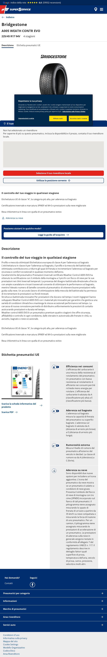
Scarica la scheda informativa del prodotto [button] (19, 405)
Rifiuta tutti (58, 118)
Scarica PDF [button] (8, 412)
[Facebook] (32, 584)
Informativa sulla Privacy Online (73, 111)
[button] (101, 9)
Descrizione (8, 45)
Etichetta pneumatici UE (28, 45)
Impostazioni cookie (26, 118)
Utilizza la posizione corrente (51, 180)
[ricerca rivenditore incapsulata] (95, 9)
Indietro (10, 17)
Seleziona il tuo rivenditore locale (53, 173)
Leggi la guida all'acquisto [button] (51, 234)
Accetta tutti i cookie (78, 118)
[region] (53, 110)
